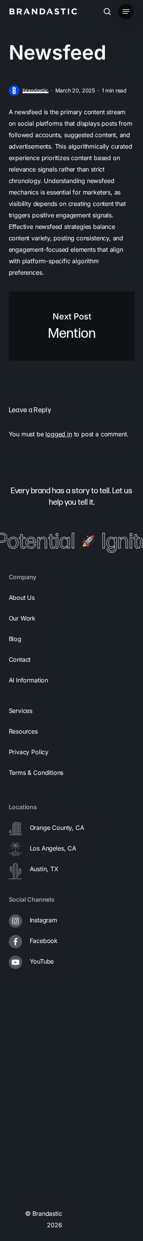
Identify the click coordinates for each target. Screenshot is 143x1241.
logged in (58, 434)
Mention (72, 326)
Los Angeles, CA (53, 848)
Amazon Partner (36, 1137)
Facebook (44, 941)
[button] (125, 11)
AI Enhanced (31, 1198)
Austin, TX (44, 869)
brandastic (35, 90)
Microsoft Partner (38, 1167)
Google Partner (35, 1106)
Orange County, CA (57, 827)
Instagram (43, 920)
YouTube (42, 961)
